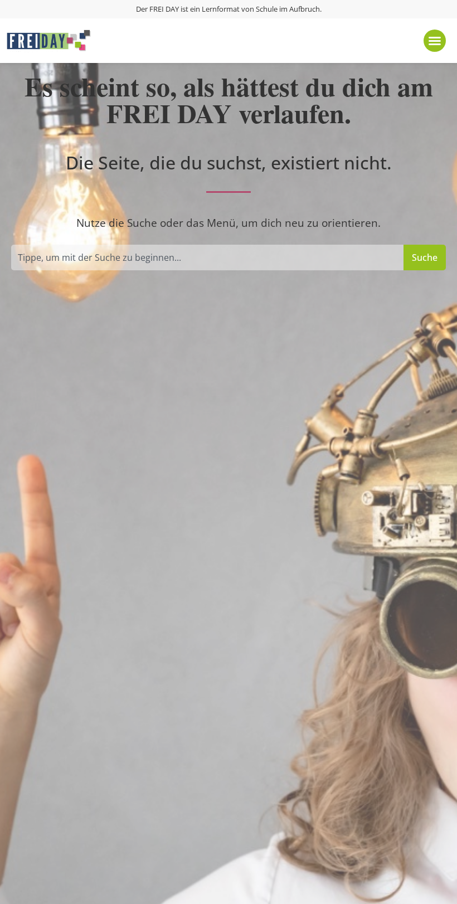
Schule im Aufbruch (288, 9)
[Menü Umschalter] (435, 41)
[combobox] (207, 257)
